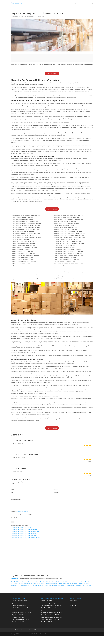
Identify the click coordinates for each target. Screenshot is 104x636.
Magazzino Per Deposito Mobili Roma (21, 527)
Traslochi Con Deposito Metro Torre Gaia (80, 585)
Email (13, 492)
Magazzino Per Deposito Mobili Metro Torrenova (24, 533)
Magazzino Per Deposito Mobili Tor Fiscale (51, 612)
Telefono (56, 492)
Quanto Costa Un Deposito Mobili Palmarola (52, 614)
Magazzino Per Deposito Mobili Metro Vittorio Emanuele (26, 537)
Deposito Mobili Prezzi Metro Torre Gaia (33, 585)
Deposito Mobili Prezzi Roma (19, 605)
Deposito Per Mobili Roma (18, 614)
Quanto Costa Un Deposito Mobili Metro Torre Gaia (57, 585)
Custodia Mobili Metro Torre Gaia (66, 583)
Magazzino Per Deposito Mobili (37, 16)
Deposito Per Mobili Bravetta (48, 621)
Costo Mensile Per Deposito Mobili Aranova (52, 617)
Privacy (71, 603)
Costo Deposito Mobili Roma (19, 621)
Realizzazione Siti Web (27, 634)
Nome (12, 489)
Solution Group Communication (48, 634)
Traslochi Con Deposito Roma (19, 600)
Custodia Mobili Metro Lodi (47, 600)
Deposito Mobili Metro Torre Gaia (19, 581)
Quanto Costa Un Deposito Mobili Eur (50, 610)
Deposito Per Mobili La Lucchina (49, 607)
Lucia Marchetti (16, 16)
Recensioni (80, 3)
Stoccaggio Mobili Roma (18, 617)
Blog (74, 3)
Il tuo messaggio (16, 499)
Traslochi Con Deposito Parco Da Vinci (50, 619)
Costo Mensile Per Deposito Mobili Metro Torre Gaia (62, 581)
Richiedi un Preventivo (52, 73)
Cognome (55, 489)
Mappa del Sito (73, 600)
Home (58, 3)
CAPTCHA (14, 518)
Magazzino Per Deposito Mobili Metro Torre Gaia (45, 583)
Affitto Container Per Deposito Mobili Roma (23, 607)
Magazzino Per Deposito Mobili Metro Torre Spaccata (25, 531)
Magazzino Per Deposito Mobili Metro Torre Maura (24, 529)
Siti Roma (36, 634)
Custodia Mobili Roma (17, 610)
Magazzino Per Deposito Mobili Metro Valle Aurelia (24, 535)
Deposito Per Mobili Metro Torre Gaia (23, 583)
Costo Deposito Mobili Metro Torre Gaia (38, 581)
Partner (71, 607)
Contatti (87, 3)
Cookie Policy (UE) (74, 605)
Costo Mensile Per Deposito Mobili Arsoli (51, 605)
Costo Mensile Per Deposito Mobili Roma (22, 619)
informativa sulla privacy (22, 511)
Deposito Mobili (66, 3)
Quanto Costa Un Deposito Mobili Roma (22, 603)
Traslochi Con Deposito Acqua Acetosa (50, 603)
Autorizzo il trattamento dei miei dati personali (25, 514)
